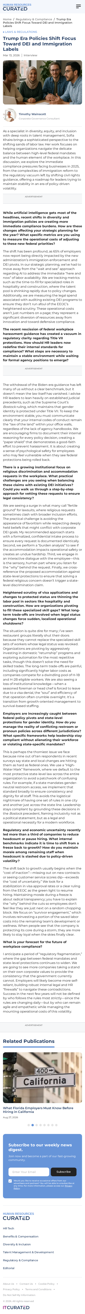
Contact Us (26, 1283)
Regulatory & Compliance (34, 19)
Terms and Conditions (38, 1289)
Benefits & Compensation (21, 1236)
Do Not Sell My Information (19, 1295)
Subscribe (64, 1172)
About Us (8, 1283)
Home (7, 19)
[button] (28, 1125)
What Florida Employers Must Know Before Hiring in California (38, 1110)
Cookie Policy (46, 1283)
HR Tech (8, 1228)
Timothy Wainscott (32, 114)
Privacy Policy (11, 1289)
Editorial (8, 1268)
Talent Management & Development (28, 1252)
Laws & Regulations (21, 32)
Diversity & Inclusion (17, 1244)
